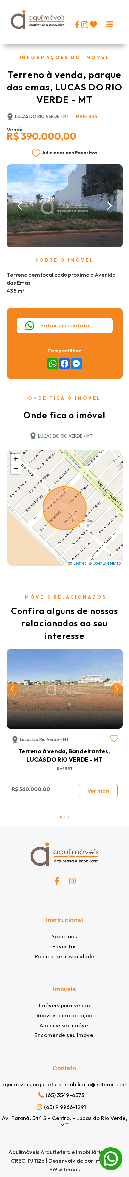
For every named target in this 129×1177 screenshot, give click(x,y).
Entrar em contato (64, 325)
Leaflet (79, 563)
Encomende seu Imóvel (64, 1035)
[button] (109, 22)
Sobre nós (64, 936)
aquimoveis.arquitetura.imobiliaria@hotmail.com (64, 1084)
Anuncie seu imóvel (64, 1025)
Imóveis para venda (64, 1005)
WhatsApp (110, 1151)
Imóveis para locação (65, 1015)
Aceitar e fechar (64, 1158)
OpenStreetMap (107, 563)
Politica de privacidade (65, 956)
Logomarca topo (26, 34)
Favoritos (64, 946)
